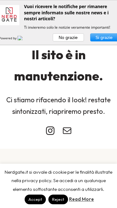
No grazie (68, 37)
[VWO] (23, 38)
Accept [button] (35, 199)
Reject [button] (58, 199)
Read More (81, 199)
